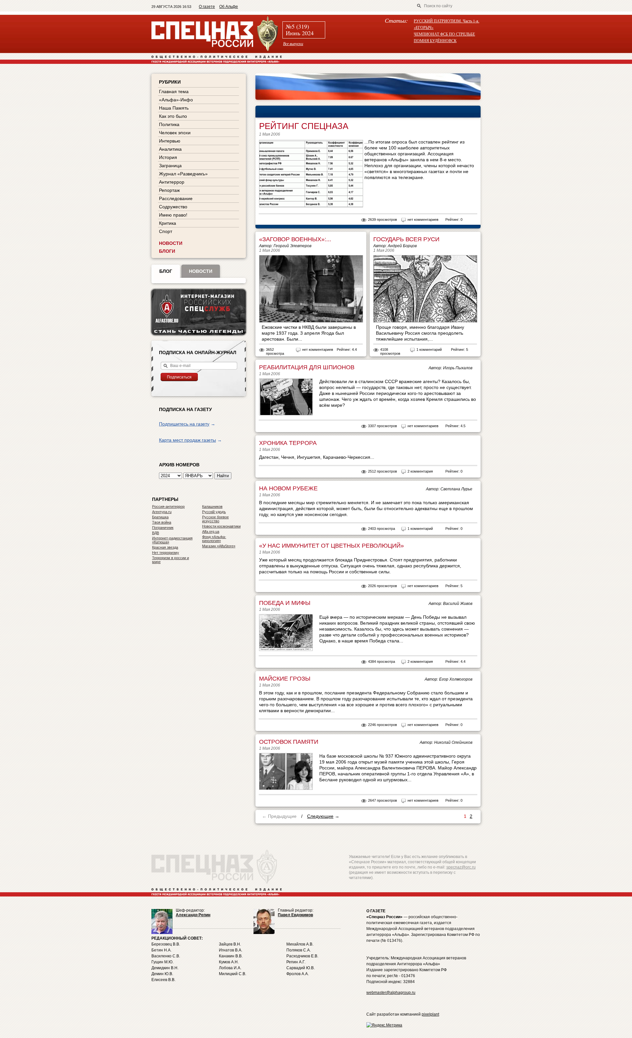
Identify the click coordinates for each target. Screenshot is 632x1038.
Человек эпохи (175, 132)
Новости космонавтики (221, 526)
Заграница (170, 165)
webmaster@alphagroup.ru (390, 992)
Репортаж (169, 190)
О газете (207, 6)
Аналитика (170, 149)
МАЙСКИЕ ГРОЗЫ (284, 678)
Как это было (173, 116)
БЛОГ (165, 271)
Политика (169, 124)
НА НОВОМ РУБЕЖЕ (288, 488)
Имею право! (173, 215)
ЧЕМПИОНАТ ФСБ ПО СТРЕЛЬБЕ (444, 34)
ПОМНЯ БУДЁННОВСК (435, 40)
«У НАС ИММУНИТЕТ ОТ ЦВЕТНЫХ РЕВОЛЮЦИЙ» (331, 545)
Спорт (165, 231)
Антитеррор (171, 182)
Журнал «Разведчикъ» (183, 173)
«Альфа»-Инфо (176, 99)
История (168, 157)
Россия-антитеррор (168, 506)
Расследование (176, 198)
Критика (167, 223)
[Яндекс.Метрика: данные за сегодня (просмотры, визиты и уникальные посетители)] (384, 1025)
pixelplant (430, 1014)
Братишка (160, 517)
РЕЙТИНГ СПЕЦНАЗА (303, 126)
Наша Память (174, 108)
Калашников (212, 506)
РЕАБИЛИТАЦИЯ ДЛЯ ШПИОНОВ (307, 367)
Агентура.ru (161, 512)
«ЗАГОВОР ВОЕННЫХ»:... (295, 239)
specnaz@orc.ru (461, 867)
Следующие (320, 816)
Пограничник (162, 528)
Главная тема (174, 91)
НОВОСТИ (170, 243)
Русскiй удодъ (214, 512)
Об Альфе (228, 6)
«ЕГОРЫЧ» (424, 27)
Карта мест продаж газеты (187, 440)
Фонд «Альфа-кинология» (214, 539)
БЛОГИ (167, 251)
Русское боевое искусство (215, 519)
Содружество (173, 206)
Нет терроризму (165, 553)
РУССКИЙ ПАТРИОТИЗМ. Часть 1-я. (446, 20)
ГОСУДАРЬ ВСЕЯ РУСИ (406, 239)
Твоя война (161, 522)
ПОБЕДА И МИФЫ (284, 603)
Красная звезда (165, 547)
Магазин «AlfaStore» (218, 546)
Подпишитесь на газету (184, 424)
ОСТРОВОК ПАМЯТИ (288, 742)
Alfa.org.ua (210, 531)
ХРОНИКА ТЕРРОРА (288, 443)
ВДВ (155, 533)
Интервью (169, 140)
